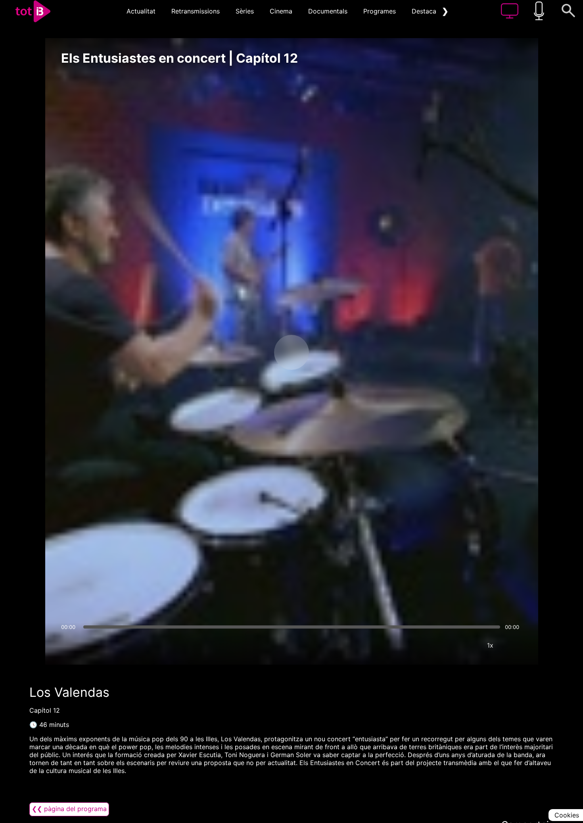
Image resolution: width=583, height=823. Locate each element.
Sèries (245, 11)
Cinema (281, 11)
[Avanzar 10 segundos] (333, 352)
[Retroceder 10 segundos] (250, 352)
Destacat (425, 11)
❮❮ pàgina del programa (69, 809)
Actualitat (141, 11)
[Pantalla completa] (514, 645)
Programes (379, 11)
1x (490, 645)
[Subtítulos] (442, 645)
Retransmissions (195, 11)
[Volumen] (69, 645)
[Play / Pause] (291, 352)
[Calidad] (466, 645)
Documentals (327, 11)
